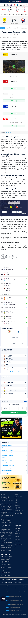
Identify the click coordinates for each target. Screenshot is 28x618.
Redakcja (8, 579)
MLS (15, 547)
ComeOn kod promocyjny (6, 570)
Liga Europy (16, 530)
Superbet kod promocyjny (6, 556)
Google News (18, 582)
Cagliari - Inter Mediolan (5, 506)
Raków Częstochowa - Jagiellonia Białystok (5, 497)
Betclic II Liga (17, 508)
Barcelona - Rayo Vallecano (6, 507)
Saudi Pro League (18, 512)
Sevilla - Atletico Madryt (5, 548)
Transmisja (24, 28)
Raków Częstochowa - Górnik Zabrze (6, 516)
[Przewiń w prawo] (26, 9)
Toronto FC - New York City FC (6, 545)
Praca (1, 582)
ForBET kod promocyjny (5, 561)
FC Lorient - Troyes (4, 551)
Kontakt (2, 579)
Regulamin (21, 579)
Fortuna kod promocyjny (5, 558)
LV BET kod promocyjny (5, 565)
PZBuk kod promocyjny (5, 569)
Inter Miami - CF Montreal (5, 538)
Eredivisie (16, 542)
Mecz (2, 28)
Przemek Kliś (10, 256)
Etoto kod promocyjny (5, 572)
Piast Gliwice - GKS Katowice (6, 520)
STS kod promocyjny (4, 559)
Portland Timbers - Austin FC (6, 533)
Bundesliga (16, 500)
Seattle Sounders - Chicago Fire (6, 527)
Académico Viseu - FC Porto (6, 532)
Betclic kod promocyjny (5, 562)
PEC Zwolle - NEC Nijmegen (6, 550)
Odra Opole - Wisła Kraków (6, 509)
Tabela (8, 28)
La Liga (15, 499)
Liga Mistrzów (17, 505)
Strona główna (1, 14)
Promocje (15, 28)
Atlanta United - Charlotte (5, 544)
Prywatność (14, 579)
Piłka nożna (11, 14)
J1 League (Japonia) (18, 510)
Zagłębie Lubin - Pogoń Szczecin (5, 530)
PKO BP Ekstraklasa (18, 496)
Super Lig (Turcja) (18, 544)
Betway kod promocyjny (5, 573)
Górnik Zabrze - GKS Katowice (6, 500)
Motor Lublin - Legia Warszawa (6, 511)
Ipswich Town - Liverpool (5, 522)
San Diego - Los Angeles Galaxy (5, 536)
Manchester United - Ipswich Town (6, 503)
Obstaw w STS (14, 412)
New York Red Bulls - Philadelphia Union (4, 540)
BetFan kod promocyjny (5, 564)
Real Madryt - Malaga (4, 498)
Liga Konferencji (17, 528)
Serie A (15, 502)
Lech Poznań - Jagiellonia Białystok (5, 519)
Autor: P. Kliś (13, 37)
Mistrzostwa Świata (18, 513)
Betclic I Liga (17, 507)
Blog (6, 582)
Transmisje (5, 14)
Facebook (10, 582)
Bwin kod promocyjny (5, 575)
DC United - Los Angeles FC (6, 542)
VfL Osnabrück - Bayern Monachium (5, 513)
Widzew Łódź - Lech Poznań (6, 504)
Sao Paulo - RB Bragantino (6, 547)
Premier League (17, 497)
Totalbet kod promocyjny (5, 567)
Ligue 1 (17, 14)
